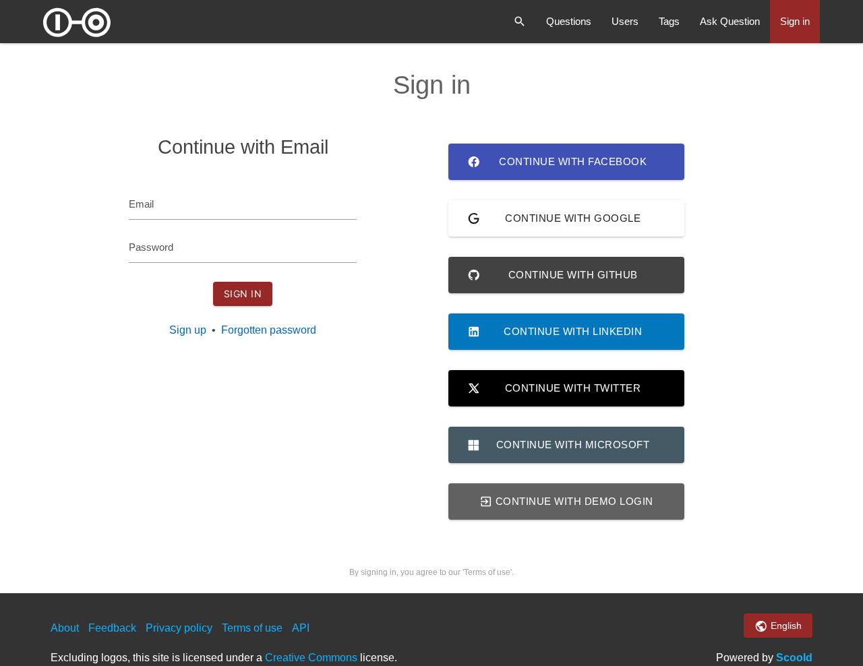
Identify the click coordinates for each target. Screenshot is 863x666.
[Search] (520, 21)
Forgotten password (268, 330)
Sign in (795, 21)
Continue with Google (573, 218)
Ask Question (730, 21)
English (785, 625)
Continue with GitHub (573, 274)
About (65, 628)
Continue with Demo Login (572, 501)
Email (141, 204)
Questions (568, 21)
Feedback (112, 628)
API (300, 628)
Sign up (187, 330)
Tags (669, 21)
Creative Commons (311, 657)
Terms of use (252, 628)
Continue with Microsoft (573, 444)
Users (625, 21)
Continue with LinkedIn (573, 331)
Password (151, 247)
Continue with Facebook (573, 161)
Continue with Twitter (573, 388)
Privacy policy (179, 628)
